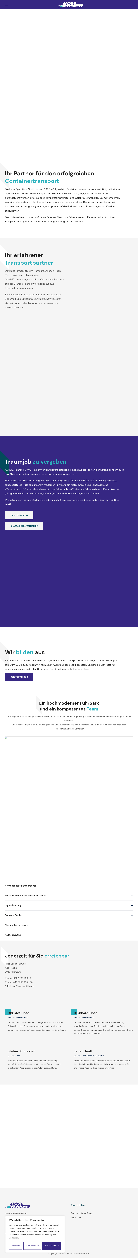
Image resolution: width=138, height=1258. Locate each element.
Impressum (76, 1217)
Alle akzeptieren (52, 1245)
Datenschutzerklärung (81, 1213)
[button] (19, 515)
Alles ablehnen (32, 1245)
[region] (35, 1234)
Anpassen (15, 1245)
